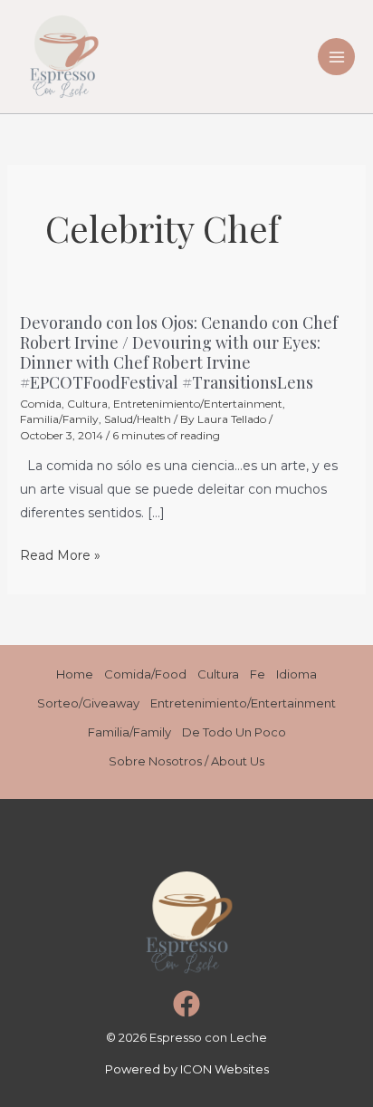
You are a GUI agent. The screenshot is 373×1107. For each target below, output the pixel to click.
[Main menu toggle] (336, 56)
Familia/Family (59, 419)
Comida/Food (145, 674)
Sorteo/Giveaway (88, 703)
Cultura (87, 403)
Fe (257, 674)
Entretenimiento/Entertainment (197, 403)
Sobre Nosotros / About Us (186, 761)
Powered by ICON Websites (187, 1069)
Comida (41, 403)
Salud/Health (137, 419)
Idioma (296, 674)
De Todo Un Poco (234, 732)
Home (74, 674)
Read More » (60, 555)
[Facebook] (186, 1003)
